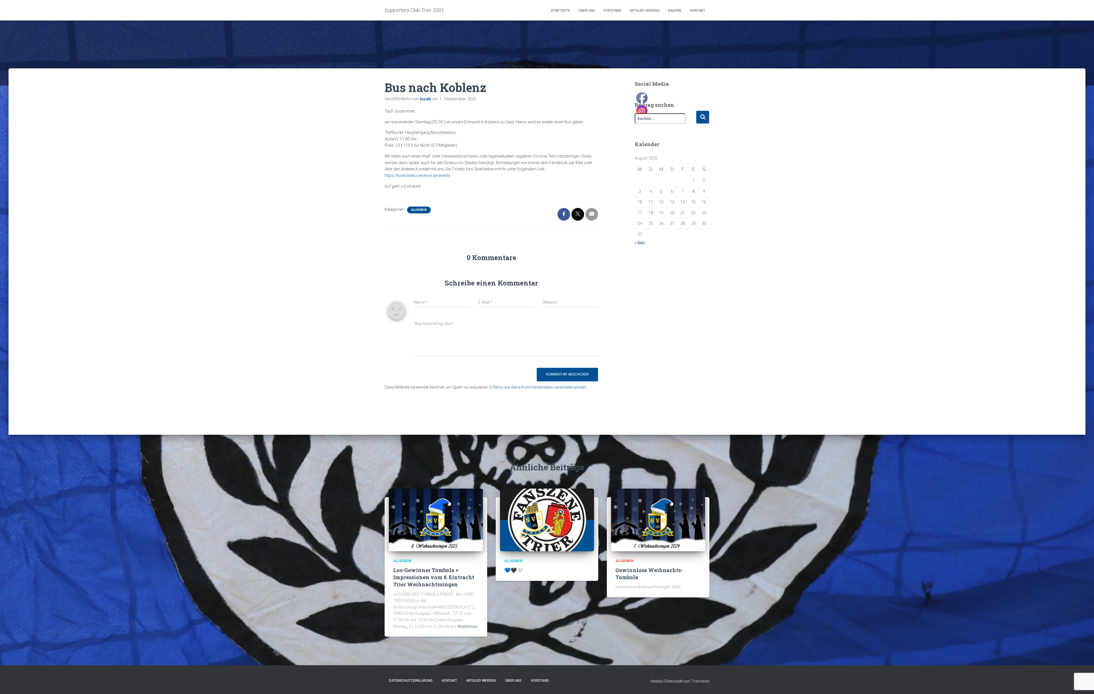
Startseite (560, 11)
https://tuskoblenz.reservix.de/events (417, 175)
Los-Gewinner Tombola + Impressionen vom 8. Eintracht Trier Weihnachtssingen (433, 577)
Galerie (674, 11)
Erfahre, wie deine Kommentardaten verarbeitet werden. (538, 387)
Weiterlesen (468, 626)
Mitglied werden (645, 11)
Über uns (587, 11)
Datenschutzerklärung (410, 681)
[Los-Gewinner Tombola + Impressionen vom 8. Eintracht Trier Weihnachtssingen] (436, 519)
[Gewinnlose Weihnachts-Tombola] (658, 519)
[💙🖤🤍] (547, 519)
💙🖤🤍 (513, 570)
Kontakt (697, 11)
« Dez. (640, 242)
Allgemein (419, 209)
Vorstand (612, 11)
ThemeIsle (700, 681)
